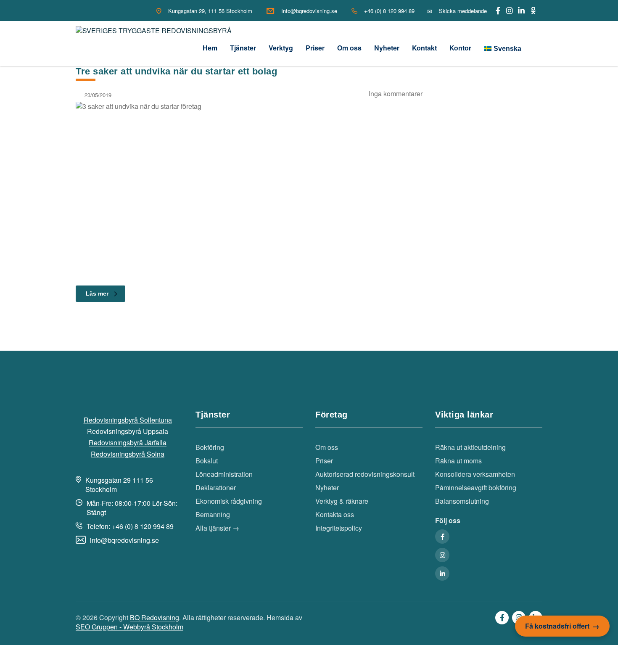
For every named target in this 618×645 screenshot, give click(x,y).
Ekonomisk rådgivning (228, 501)
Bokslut (206, 460)
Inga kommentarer (396, 93)
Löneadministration (224, 474)
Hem (210, 48)
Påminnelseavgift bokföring (475, 487)
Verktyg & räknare (341, 501)
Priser (315, 48)
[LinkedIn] (521, 10)
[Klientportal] (533, 10)
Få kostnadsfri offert (557, 626)
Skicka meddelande (463, 11)
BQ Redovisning (154, 617)
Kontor (460, 48)
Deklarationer (215, 487)
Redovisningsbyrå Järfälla (127, 442)
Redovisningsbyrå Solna (127, 454)
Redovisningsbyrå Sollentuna (128, 420)
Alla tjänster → (217, 528)
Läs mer (97, 293)
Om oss (349, 48)
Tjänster (243, 48)
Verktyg (281, 48)
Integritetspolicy (338, 528)
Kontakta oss (334, 514)
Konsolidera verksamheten (475, 474)
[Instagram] (509, 10)
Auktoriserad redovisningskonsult (365, 474)
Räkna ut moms (458, 460)
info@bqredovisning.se (124, 540)
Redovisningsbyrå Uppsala (127, 431)
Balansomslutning (462, 501)
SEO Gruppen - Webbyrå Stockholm (129, 627)
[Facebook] (498, 10)
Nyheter (386, 48)
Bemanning (212, 514)
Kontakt (424, 48)
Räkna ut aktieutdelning (470, 447)
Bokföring (209, 447)
